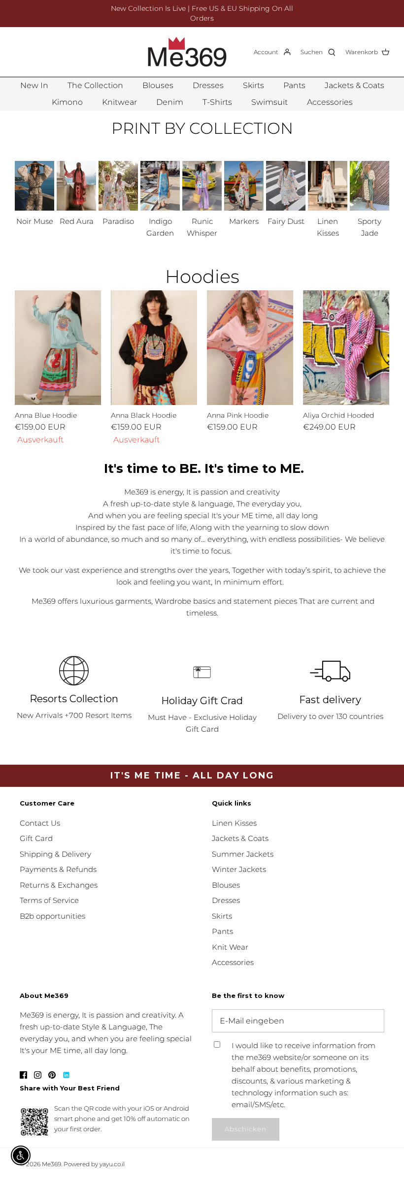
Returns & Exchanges (59, 885)
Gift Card (36, 838)
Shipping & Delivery (55, 854)
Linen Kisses (234, 823)
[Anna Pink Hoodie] (250, 347)
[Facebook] (23, 1075)
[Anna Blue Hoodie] (58, 347)
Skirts (253, 85)
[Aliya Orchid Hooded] (346, 347)
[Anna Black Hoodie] (154, 347)
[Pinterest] (52, 1075)
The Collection (95, 85)
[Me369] (187, 52)
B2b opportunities (52, 916)
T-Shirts (217, 102)
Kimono (67, 102)
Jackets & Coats (354, 85)
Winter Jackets (239, 869)
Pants (294, 85)
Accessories (330, 102)
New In (34, 85)
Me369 (51, 1164)
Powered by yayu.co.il (94, 1164)
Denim (169, 102)
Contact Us (40, 823)
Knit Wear (230, 947)
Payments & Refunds (58, 869)
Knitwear (119, 102)
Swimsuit (269, 102)
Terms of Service (49, 900)
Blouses (157, 85)
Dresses (208, 85)
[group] (34, 194)
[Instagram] (37, 1075)
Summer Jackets (242, 854)
